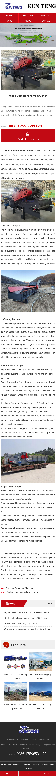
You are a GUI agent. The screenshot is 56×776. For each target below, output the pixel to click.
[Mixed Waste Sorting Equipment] (40, 670)
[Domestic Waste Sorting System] (40, 700)
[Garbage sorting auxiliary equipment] (24, 592)
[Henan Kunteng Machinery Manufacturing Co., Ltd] (28, 8)
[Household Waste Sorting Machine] (15, 670)
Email (46, 773)
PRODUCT (46, 15)
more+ (50, 603)
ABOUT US (28, 15)
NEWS (28, 20)
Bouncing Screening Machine (19, 588)
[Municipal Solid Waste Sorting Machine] (15, 700)
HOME (9, 15)
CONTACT (47, 20)
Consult (28, 773)
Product (9, 773)
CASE (9, 20)
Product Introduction (28, 139)
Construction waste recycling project (20, 623)
